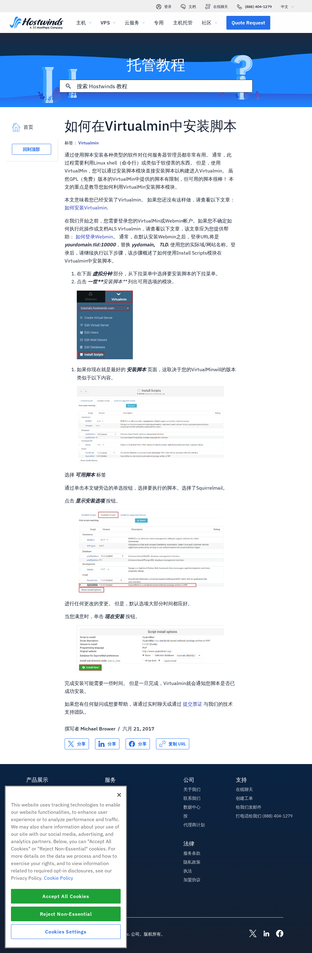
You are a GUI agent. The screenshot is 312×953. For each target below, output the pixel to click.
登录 (168, 6)
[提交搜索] (68, 86)
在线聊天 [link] (220, 6)
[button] (248, 22)
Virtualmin (88, 143)
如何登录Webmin (94, 237)
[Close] (119, 795)
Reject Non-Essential (66, 914)
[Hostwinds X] (250, 934)
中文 (284, 6)
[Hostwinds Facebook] (276, 934)
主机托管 (183, 23)
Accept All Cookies (65, 896)
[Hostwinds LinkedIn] (263, 934)
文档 (192, 6)
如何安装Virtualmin (86, 208)
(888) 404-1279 (258, 6)
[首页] (36, 23)
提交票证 (192, 704)
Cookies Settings (66, 932)
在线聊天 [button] (244, 789)
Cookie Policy (58, 878)
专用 (159, 23)
